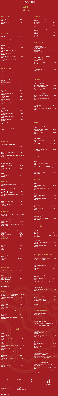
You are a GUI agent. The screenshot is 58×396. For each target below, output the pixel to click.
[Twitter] (7, 394)
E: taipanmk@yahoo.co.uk (6, 388)
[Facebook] (5, 394)
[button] (29, 1)
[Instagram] (2, 394)
